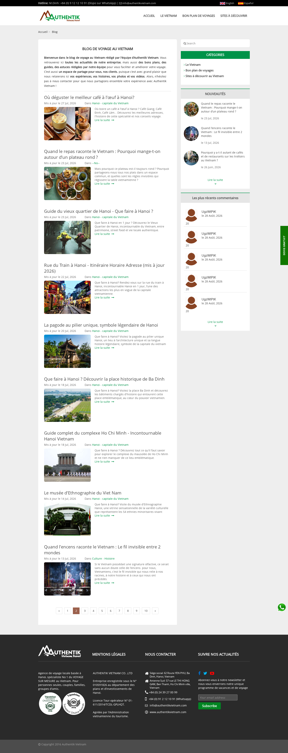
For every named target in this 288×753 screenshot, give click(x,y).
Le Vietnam (168, 16)
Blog (55, 32)
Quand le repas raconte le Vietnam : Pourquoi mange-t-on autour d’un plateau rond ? (221, 107)
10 (146, 611)
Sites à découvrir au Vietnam (205, 76)
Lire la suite (103, 120)
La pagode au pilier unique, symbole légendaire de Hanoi (101, 325)
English (229, 3)
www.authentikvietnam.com (168, 712)
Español (248, 3)
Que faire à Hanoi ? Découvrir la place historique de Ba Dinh (104, 379)
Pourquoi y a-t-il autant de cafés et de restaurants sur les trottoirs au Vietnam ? (223, 156)
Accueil (149, 16)
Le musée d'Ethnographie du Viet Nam (82, 493)
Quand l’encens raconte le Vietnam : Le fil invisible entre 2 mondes (221, 132)
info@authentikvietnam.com (139, 3)
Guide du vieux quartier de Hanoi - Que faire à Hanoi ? (98, 211)
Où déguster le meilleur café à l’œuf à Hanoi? (89, 97)
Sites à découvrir (233, 16)
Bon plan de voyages (198, 16)
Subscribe (209, 706)
